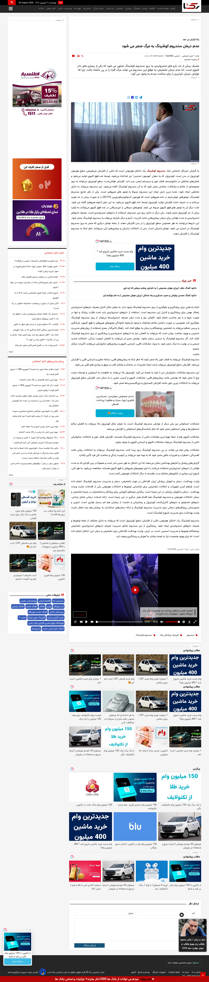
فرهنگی (136, 8)
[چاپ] (78, 56)
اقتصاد (152, 8)
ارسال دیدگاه (90, 945)
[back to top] (203, 974)
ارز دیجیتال (58, 606)
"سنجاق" (195, 962)
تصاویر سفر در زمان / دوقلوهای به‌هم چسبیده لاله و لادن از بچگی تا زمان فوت (34, 466)
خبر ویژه (187, 281)
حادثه (41, 8)
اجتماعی (119, 8)
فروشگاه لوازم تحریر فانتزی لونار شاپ (46, 623)
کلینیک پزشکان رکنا (169, 635)
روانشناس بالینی (28, 600)
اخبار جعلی (51, 8)
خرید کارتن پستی (55, 617)
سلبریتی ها (58, 600)
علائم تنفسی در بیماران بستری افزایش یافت (39, 276)
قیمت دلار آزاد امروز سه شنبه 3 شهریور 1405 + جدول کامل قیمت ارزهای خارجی (35, 388)
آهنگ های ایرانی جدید (53, 628)
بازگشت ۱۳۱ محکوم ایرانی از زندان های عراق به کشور (36, 324)
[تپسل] (97, 241)
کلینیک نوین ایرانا (36, 617)
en (60, 2)
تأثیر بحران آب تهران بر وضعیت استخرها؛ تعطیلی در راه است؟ (35, 306)
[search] (12, 2)
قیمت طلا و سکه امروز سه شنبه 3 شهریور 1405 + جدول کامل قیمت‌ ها (34, 372)
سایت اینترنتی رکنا (96, 972)
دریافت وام (115, 266)
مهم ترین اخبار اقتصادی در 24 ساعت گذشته (38, 379)
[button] (182, 915)
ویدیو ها (68, 8)
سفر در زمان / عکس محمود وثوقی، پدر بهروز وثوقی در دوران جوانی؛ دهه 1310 (192, 944)
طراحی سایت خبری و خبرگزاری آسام (23, 972)
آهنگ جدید (31, 606)
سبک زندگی (98, 8)
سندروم (190, 635)
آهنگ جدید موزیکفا (37, 612)
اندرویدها (36, 628)
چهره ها (77, 8)
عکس (60, 8)
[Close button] (30, 929)
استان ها (87, 8)
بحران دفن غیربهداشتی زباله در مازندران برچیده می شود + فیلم (34, 285)
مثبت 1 (22, 617)
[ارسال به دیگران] (73, 56)
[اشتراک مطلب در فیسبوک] (132, 98)
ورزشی (144, 8)
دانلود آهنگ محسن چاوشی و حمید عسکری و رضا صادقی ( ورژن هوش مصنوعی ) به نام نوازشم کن (150, 295)
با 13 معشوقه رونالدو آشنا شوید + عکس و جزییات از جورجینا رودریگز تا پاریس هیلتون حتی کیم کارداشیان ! (36, 440)
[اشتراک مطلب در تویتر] (136, 98)
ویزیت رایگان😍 (115, 413)
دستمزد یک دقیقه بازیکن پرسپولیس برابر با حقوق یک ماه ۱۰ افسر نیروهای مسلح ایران (35, 316)
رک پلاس (110, 8)
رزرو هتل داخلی (56, 612)
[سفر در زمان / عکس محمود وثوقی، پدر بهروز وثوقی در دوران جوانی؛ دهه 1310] (193, 927)
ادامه (11, 351)
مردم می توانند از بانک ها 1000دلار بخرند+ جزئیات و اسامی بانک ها (96, 979)
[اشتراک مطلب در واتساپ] (128, 98)
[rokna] (191, 6)
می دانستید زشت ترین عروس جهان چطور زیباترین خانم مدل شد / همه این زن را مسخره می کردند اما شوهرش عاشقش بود (35, 400)
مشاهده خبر (79, 614)
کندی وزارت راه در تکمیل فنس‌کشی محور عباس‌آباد (36, 345)
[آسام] (42, 972)
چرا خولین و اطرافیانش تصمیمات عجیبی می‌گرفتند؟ (36, 260)
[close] (153, 979)
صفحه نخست (163, 8)
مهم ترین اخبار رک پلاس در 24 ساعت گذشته (38, 432)
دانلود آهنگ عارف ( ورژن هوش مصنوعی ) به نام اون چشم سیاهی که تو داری (160, 288)
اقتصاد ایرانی (44, 600)
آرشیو (173, 8)
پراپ (49, 606)
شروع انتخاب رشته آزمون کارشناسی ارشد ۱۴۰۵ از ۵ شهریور (37, 295)
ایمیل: (130, 913)
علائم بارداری (18, 606)
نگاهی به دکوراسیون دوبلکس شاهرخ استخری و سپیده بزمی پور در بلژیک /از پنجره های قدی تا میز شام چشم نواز (35, 416)
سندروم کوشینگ (156, 171)
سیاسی (128, 8)
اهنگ (42, 606)
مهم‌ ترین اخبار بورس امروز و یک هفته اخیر (39, 426)
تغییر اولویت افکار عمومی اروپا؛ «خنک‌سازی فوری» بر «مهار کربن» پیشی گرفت (36, 269)
